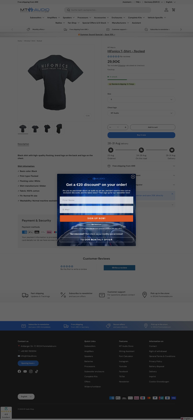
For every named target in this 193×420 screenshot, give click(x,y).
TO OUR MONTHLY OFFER (96, 240)
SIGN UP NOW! (96, 218)
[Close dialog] (133, 176)
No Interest (96, 225)
